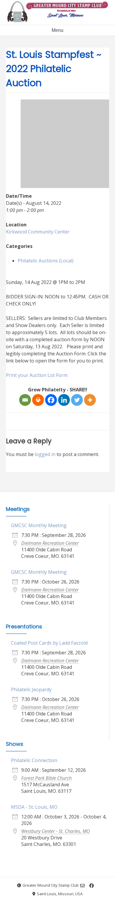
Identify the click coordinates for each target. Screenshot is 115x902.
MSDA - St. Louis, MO (34, 807)
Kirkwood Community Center (38, 231)
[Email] (25, 400)
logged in (45, 454)
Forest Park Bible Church (46, 778)
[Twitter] (77, 400)
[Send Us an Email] (82, 885)
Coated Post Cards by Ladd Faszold (49, 643)
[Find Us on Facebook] (91, 885)
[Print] (38, 400)
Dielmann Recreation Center (50, 543)
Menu (57, 30)
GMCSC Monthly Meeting (39, 525)
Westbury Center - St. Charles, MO (55, 831)
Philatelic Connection (34, 760)
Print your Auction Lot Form (37, 375)
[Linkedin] (64, 400)
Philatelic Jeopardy (31, 689)
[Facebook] (51, 400)
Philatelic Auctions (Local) (45, 260)
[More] (90, 400)
